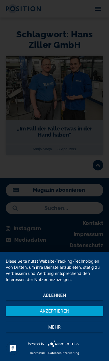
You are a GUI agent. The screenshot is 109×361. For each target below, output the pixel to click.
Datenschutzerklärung (63, 353)
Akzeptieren (54, 311)
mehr (54, 327)
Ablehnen (54, 295)
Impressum (38, 353)
